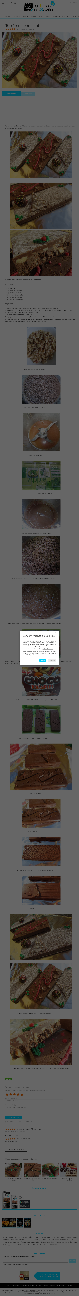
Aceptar (43, 660)
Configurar (52, 660)
